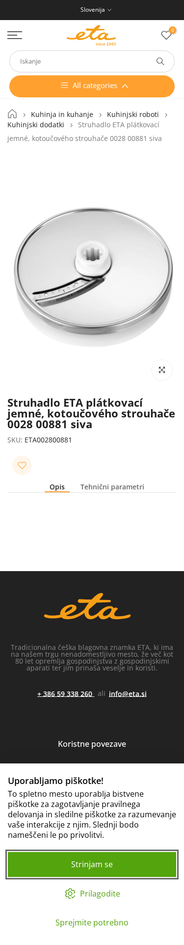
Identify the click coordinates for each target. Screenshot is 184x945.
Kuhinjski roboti (133, 114)
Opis (57, 487)
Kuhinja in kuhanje (62, 114)
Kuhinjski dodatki (35, 124)
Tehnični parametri (112, 487)
